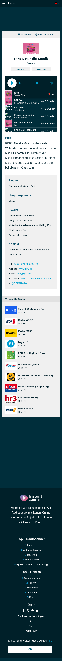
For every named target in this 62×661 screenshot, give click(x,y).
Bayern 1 (32, 554)
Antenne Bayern (32, 549)
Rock (32, 597)
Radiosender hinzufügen (31, 616)
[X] (28, 610)
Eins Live (32, 545)
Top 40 (32, 582)
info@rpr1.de (24, 273)
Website (21, 70)
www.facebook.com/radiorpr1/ (37, 278)
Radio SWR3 (32, 559)
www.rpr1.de (25, 268)
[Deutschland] (57, 3)
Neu (31, 626)
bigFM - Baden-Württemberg (32, 564)
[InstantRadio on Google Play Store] (32, 610)
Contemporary (32, 577)
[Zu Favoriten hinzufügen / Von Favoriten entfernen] (52, 83)
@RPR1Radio (19, 283)
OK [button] (30, 649)
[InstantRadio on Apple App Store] (36, 610)
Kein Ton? (41, 70)
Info (50, 640)
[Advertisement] (31, 19)
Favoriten (26, 35)
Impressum (31, 630)
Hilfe (31, 621)
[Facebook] (23, 610)
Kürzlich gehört (46, 35)
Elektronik (32, 592)
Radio (14, 3)
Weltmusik (32, 587)
